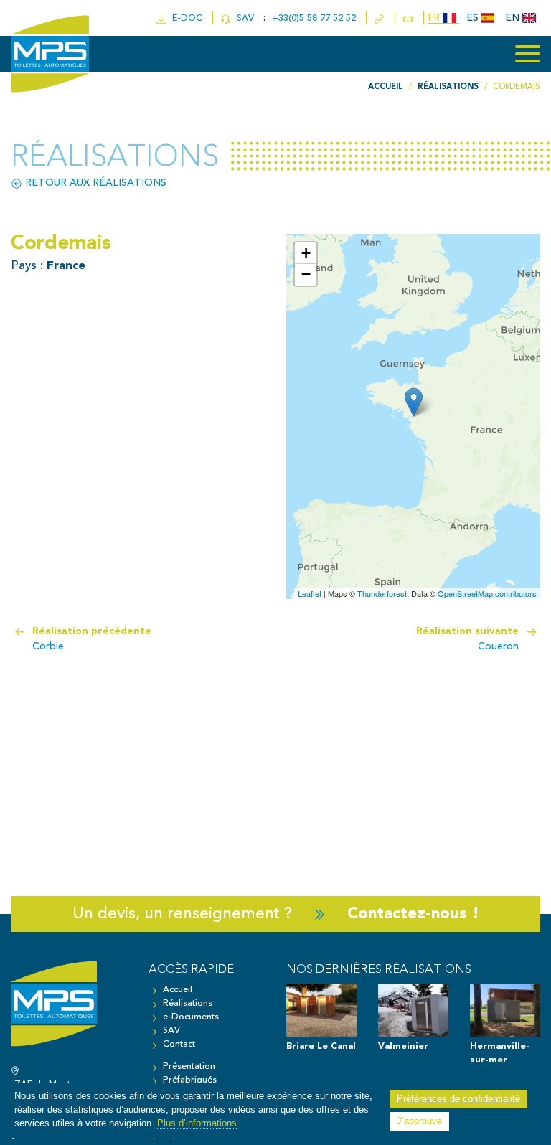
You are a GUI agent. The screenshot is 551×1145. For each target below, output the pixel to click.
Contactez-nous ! (413, 914)
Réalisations (187, 1003)
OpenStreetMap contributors (487, 593)
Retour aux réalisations (94, 183)
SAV (244, 18)
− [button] (306, 274)
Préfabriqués (190, 1080)
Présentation (189, 1066)
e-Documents (191, 1017)
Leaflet (309, 593)
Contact (179, 1044)
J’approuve (419, 1121)
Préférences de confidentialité (458, 1099)
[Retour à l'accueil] (69, 1011)
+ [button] (306, 253)
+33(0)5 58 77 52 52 (315, 18)
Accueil (177, 989)
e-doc (184, 18)
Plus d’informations (197, 1123)
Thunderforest (382, 593)
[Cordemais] (414, 402)
